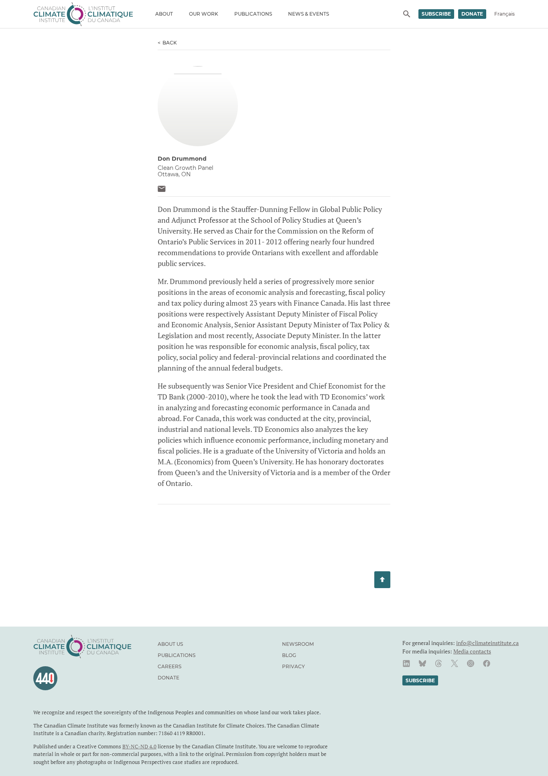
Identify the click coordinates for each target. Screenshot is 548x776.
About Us (170, 644)
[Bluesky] (422, 663)
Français (504, 14)
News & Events (308, 14)
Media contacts (472, 651)
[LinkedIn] (406, 663)
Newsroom (298, 644)
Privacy (293, 666)
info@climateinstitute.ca (487, 643)
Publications (253, 14)
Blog (289, 655)
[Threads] (438, 663)
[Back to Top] (382, 579)
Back (169, 43)
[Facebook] (487, 663)
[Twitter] (455, 663)
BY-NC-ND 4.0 (139, 746)
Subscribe (436, 14)
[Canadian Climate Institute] (83, 14)
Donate (472, 14)
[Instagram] (471, 663)
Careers (169, 666)
